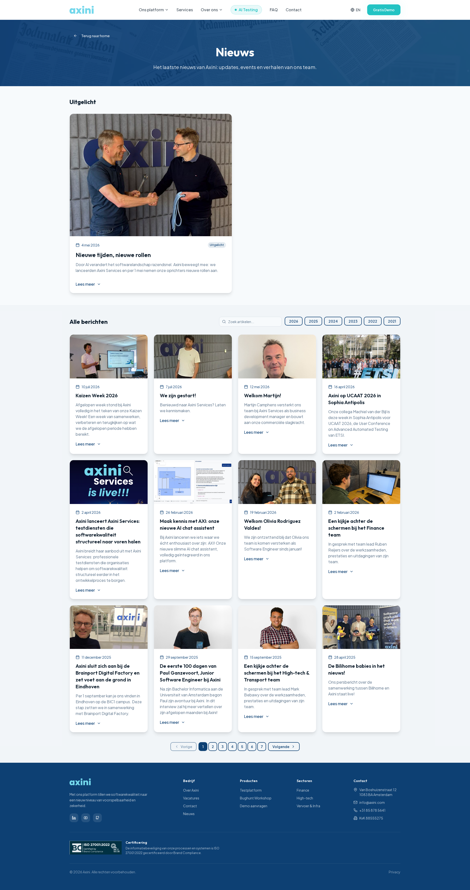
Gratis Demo (384, 10)
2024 (333, 321)
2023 (353, 321)
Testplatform (251, 790)
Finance (303, 790)
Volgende (280, 746)
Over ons (209, 9)
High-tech (305, 798)
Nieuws (189, 813)
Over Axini (191, 790)
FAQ (274, 9)
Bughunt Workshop (255, 798)
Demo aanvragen (253, 806)
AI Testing (248, 9)
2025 (313, 321)
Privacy (394, 872)
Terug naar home (95, 36)
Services (184, 9)
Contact (294, 9)
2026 (293, 321)
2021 (392, 321)
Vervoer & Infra (308, 806)
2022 (372, 321)
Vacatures (191, 798)
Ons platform (151, 9)
